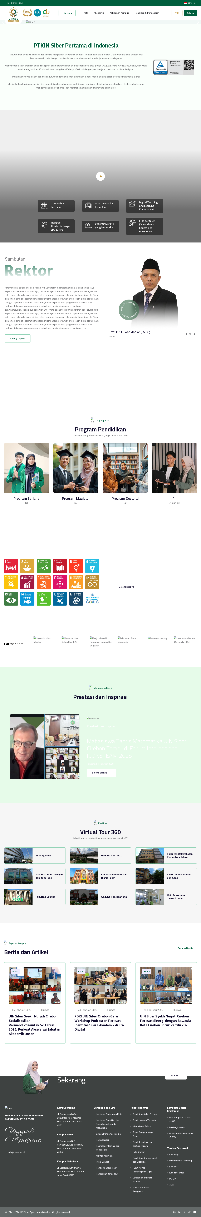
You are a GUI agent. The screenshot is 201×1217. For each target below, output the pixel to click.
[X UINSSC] (184, 1212)
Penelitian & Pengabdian (147, 12)
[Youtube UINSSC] (194, 1212)
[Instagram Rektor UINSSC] (190, 334)
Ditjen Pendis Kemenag (180, 1160)
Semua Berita (185, 948)
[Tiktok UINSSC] (189, 1212)
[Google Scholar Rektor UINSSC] (194, 334)
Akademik (99, 12)
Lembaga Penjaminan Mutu (109, 1114)
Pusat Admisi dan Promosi (145, 1114)
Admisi (190, 13)
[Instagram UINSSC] (179, 1212)
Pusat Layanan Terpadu (144, 1120)
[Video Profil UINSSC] (100, 176)
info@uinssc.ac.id (16, 1152)
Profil (85, 12)
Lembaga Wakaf (177, 1127)
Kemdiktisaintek (176, 1172)
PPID (177, 13)
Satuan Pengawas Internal (108, 1134)
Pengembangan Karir (106, 1168)
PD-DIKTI (173, 1178)
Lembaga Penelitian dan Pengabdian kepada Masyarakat (107, 1124)
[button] (197, 22)
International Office (142, 1126)
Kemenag (173, 1154)
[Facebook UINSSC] (174, 1212)
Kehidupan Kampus (119, 12)
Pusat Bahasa (102, 1162)
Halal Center (139, 1152)
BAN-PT (173, 1166)
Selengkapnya (17, 338)
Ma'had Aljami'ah (104, 1156)
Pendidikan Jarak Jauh (107, 1174)
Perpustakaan (102, 1140)
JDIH (171, 1184)
